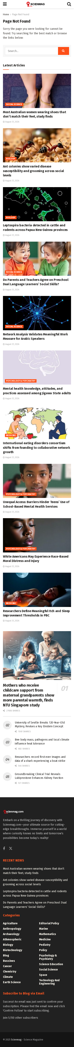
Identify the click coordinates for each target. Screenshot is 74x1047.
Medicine (11, 435)
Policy (43, 950)
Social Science (14, 104)
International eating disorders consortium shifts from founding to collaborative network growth (36, 447)
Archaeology (11, 934)
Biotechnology (12, 950)
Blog (6, 955)
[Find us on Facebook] (4, 848)
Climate (8, 977)
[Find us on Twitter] (10, 848)
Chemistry (9, 971)
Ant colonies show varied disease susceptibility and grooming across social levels (33, 171)
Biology (10, 159)
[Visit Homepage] (37, 4)
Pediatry (44, 945)
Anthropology (12, 928)
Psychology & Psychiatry (20, 381)
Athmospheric (12, 939)
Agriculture (10, 923)
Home (6, 14)
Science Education (51, 964)
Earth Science (12, 982)
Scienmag (16, 1039)
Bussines (9, 961)
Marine (43, 928)
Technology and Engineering (49, 982)
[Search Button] (69, 4)
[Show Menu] (5, 4)
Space (43, 975)
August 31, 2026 (12, 122)
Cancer (7, 966)
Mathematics (47, 934)
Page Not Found (20, 14)
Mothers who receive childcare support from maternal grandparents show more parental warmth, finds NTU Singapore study (28, 695)
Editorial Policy (49, 923)
